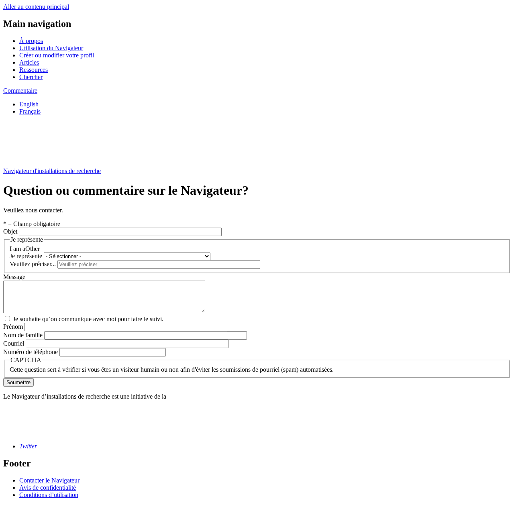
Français (30, 111)
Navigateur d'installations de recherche (52, 170)
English (29, 104)
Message (14, 276)
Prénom (13, 326)
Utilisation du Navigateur (51, 48)
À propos (31, 40)
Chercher (31, 76)
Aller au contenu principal (36, 6)
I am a (17, 248)
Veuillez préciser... (33, 264)
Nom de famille (23, 335)
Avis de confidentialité (47, 487)
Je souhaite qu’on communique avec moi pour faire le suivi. (88, 319)
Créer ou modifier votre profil (56, 55)
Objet (10, 231)
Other (32, 248)
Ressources (33, 69)
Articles (29, 62)
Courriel (13, 343)
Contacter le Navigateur (49, 480)
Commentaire (20, 90)
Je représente (26, 255)
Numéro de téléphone (30, 351)
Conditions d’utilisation (48, 494)
